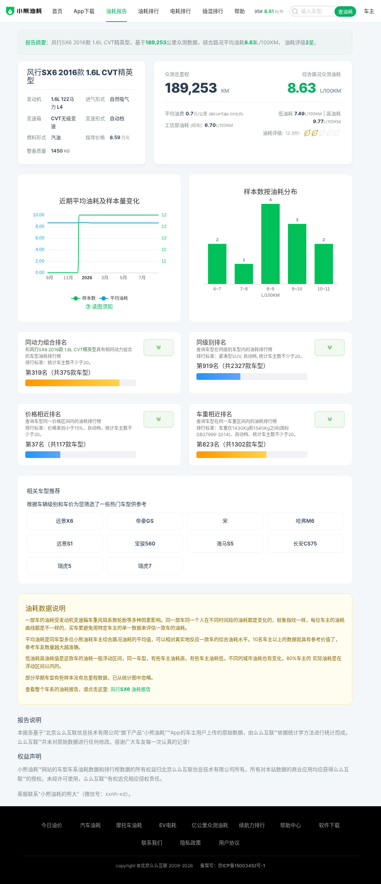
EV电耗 (167, 825)
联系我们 (151, 842)
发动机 (34, 99)
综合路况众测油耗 (321, 74)
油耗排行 (148, 11)
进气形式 (95, 99)
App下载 (84, 11)
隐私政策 (190, 842)
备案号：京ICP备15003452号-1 (232, 865)
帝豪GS (145, 521)
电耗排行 (180, 11)
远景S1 (65, 543)
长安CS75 (305, 543)
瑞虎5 (64, 566)
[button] (158, 347)
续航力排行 (252, 825)
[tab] (99, 363)
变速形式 (95, 118)
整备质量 (36, 151)
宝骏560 (145, 543)
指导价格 (95, 137)
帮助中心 (290, 825)
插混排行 (212, 11)
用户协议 (229, 842)
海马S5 (225, 543)
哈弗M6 (305, 521)
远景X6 (64, 521)
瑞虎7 (144, 566)
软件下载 (329, 825)
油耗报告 (116, 11)
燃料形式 (36, 137)
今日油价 (51, 825)
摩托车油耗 (129, 825)
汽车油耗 (90, 825)
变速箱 (34, 118)
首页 (57, 11)
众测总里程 (177, 74)
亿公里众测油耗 (210, 825)
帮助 (239, 11)
